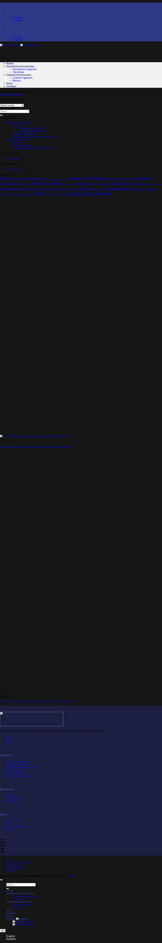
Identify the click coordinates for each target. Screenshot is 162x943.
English (11, 14)
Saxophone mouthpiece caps (20, 767)
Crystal (28, 184)
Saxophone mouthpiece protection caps (35, 136)
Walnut (76, 194)
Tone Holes (54, 194)
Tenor (40, 194)
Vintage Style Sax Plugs (32, 131)
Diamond (38, 184)
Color (21, 184)
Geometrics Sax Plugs (31, 128)
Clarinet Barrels (14, 770)
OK (2, 930)
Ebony (57, 183)
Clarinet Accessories (18, 75)
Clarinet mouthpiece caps (19, 776)
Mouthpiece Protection (153, 184)
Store (9, 83)
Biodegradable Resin (60, 179)
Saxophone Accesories (20, 66)
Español (29, 924)
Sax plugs (18, 72)
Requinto (97, 189)
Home (9, 63)
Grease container (98, 184)
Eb (48, 184)
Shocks (4, 194)
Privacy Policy (14, 865)
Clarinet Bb (8, 184)
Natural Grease (29, 189)
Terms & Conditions (16, 826)
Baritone (48, 179)
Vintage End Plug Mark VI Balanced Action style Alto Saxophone (36, 447)
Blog (8, 739)
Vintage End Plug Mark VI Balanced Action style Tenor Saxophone (37, 701)
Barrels (17, 80)
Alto (3, 179)
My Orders (11, 795)
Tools (66, 194)
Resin (105, 190)
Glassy (73, 184)
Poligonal (84, 189)
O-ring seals (64, 189)
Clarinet (145, 179)
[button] (11, 94)
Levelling (138, 184)
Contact (11, 86)
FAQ (8, 824)
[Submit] (1, 115)
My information (13, 798)
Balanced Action (19, 179)
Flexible (66, 184)
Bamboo (37, 179)
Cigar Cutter (129, 179)
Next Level (47, 189)
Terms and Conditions (18, 862)
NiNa (72, 876)
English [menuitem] (17, 17)
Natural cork (9, 189)
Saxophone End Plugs (17, 764)
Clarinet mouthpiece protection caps (33, 148)
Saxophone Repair (144, 189)
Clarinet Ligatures (23, 77)
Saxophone (12, 159)
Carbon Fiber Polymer (88, 179)
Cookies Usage (15, 868)
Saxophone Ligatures (25, 69)
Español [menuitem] (18, 20)
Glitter (80, 184)
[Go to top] (1, 879)
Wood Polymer (14, 169)
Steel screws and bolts (21, 194)
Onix (74, 190)
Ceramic (114, 179)
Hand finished (120, 184)
